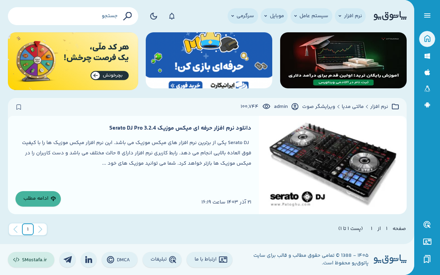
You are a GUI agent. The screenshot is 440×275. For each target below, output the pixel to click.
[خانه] (427, 39)
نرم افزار (379, 107)
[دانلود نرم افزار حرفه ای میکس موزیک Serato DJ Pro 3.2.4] (332, 165)
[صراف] (73, 61)
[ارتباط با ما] (427, 242)
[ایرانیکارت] (209, 61)
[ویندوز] (427, 56)
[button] (28, 229)
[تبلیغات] (427, 224)
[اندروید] (427, 105)
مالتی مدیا (353, 107)
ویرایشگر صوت (318, 107)
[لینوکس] (427, 89)
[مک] (427, 72)
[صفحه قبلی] (40, 229)
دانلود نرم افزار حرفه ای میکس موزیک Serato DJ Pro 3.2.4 (180, 128)
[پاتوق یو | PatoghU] (390, 16)
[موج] (343, 61)
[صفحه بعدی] (15, 229)
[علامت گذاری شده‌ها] (427, 259)
